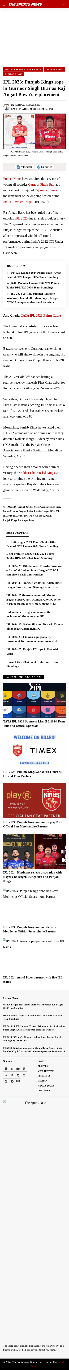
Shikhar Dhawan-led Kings (37, 473)
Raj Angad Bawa (46, 190)
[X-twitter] (12, 1069)
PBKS (48, 516)
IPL (58, 511)
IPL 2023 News (54, 69)
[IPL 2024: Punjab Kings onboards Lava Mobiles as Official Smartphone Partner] (34, 905)
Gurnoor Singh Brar (41, 184)
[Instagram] (6, 1075)
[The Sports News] (25, 4)
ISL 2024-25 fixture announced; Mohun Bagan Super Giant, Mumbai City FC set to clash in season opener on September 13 (33, 599)
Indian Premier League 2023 (23, 69)
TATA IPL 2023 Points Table (41, 315)
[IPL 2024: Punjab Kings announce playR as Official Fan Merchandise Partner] (34, 800)
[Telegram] (12, 1081)
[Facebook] (6, 1069)
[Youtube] (18, 1069)
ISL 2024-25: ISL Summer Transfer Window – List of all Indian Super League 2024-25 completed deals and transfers (32, 298)
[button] (6, 4)
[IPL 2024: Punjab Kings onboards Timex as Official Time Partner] (34, 750)
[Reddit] (6, 1081)
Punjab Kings (13, 74)
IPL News (33, 516)
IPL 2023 (21, 218)
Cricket (21, 507)
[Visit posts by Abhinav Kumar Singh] (6, 107)
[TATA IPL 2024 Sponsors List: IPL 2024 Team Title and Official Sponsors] (34, 700)
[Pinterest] (24, 1069)
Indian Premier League (18, 202)
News (41, 516)
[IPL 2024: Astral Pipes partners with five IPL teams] (34, 956)
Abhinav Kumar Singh (28, 105)
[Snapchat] (24, 1075)
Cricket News (32, 507)
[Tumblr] (18, 1075)
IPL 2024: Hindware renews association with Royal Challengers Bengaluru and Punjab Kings (32, 877)
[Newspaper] (18, 1081)
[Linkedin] (12, 1075)
